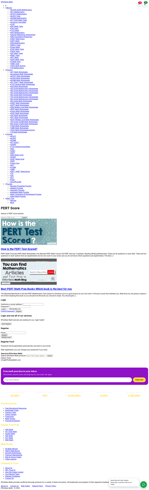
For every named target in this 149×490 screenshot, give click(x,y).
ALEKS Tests (15, 16)
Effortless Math (7, 2)
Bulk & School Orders (13, 457)
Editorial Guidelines (12, 476)
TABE (13, 169)
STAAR (13, 167)
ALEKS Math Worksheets (20, 78)
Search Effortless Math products (13, 356)
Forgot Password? (8, 311)
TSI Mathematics (17, 68)
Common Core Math (18, 22)
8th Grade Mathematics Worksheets (24, 99)
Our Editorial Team (12, 474)
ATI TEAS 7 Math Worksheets (22, 82)
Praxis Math (15, 47)
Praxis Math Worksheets (20, 111)
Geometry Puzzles (17, 190)
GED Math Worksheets (19, 87)
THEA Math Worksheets (20, 126)
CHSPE (13, 145)
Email (3, 333)
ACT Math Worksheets (19, 72)
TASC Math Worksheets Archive (23, 130)
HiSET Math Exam (18, 39)
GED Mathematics (18, 33)
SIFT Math (15, 58)
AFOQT (13, 136)
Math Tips (10, 198)
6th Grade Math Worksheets (21, 95)
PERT (13, 161)
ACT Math (9, 438)
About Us (8, 468)
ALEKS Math (10, 434)
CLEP (13, 24)
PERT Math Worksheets (20, 109)
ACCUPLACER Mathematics (21, 10)
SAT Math (9, 436)
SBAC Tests (15, 55)
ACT (12, 178)
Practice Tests (10, 412)
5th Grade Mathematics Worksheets (24, 93)
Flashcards (9, 417)
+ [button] (5, 8)
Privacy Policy (50, 486)
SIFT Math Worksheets (19, 118)
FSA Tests (14, 28)
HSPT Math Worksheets (20, 105)
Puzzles (9, 184)
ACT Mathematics (17, 12)
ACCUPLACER (16, 182)
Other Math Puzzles (18, 196)
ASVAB (13, 140)
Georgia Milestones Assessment (23, 35)
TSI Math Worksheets (19, 132)
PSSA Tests (15, 51)
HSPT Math (15, 41)
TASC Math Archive (18, 66)
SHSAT (13, 157)
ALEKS (13, 138)
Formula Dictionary (12, 421)
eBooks (9, 8)
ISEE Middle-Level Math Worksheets (24, 107)
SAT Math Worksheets (19, 116)
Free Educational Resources (16, 408)
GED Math (9, 430)
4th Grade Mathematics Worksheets (24, 91)
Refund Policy (37, 486)
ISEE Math (9, 440)
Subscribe (139, 380)
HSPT (13, 153)
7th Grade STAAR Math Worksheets (24, 122)
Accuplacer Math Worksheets (22, 74)
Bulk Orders (25, 486)
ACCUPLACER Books (13, 453)
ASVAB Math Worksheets (20, 80)
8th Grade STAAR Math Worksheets (24, 124)
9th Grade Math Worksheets (21, 101)
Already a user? (6, 337)
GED (12, 149)
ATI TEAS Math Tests (19, 20)
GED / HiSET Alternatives (20, 172)
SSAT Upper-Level (17, 159)
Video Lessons (10, 459)
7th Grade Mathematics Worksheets (24, 97)
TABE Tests (15, 64)
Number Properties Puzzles (21, 186)
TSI (12, 174)
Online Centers (10, 415)
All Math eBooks (11, 449)
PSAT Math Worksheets (20, 113)
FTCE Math (15, 31)
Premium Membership (13, 455)
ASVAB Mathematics (19, 18)
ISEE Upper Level (17, 155)
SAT (12, 176)
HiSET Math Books (12, 451)
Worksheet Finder (12, 410)
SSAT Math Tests (17, 60)
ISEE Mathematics (18, 43)
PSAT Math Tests (17, 49)
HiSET (13, 151)
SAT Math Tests (17, 53)
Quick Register (6, 324)
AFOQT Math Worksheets (20, 76)
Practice (9, 70)
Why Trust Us (10, 470)
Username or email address (12, 304)
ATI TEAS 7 (15, 143)
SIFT (12, 165)
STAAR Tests (16, 62)
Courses (9, 134)
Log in (3, 309)
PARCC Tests (16, 45)
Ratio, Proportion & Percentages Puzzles (26, 194)
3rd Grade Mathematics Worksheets (24, 89)
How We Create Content (14, 472)
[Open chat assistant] (143, 484)
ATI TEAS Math (11, 432)
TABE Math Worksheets (20, 128)
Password (5, 306)
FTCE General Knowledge (20, 147)
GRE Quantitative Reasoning (21, 37)
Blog (12, 203)
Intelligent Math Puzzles (20, 192)
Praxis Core (15, 163)
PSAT (13, 180)
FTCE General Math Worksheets (23, 84)
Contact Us (9, 478)
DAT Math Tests (17, 26)
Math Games (10, 419)
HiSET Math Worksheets (20, 103)
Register (18, 311)
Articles (13, 201)
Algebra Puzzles (17, 188)
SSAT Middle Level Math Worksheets (25, 120)
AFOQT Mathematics (19, 14)
